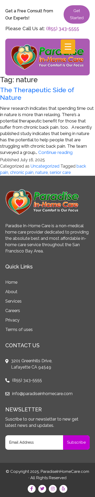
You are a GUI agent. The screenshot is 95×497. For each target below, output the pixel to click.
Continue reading (55, 152)
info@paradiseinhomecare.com (42, 393)
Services (13, 301)
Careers (12, 310)
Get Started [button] (77, 14)
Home (11, 282)
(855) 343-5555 (62, 28)
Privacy (12, 320)
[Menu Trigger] (68, 46)
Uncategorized (45, 166)
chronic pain (22, 172)
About (11, 291)
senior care (60, 172)
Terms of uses (19, 329)
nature (41, 172)
